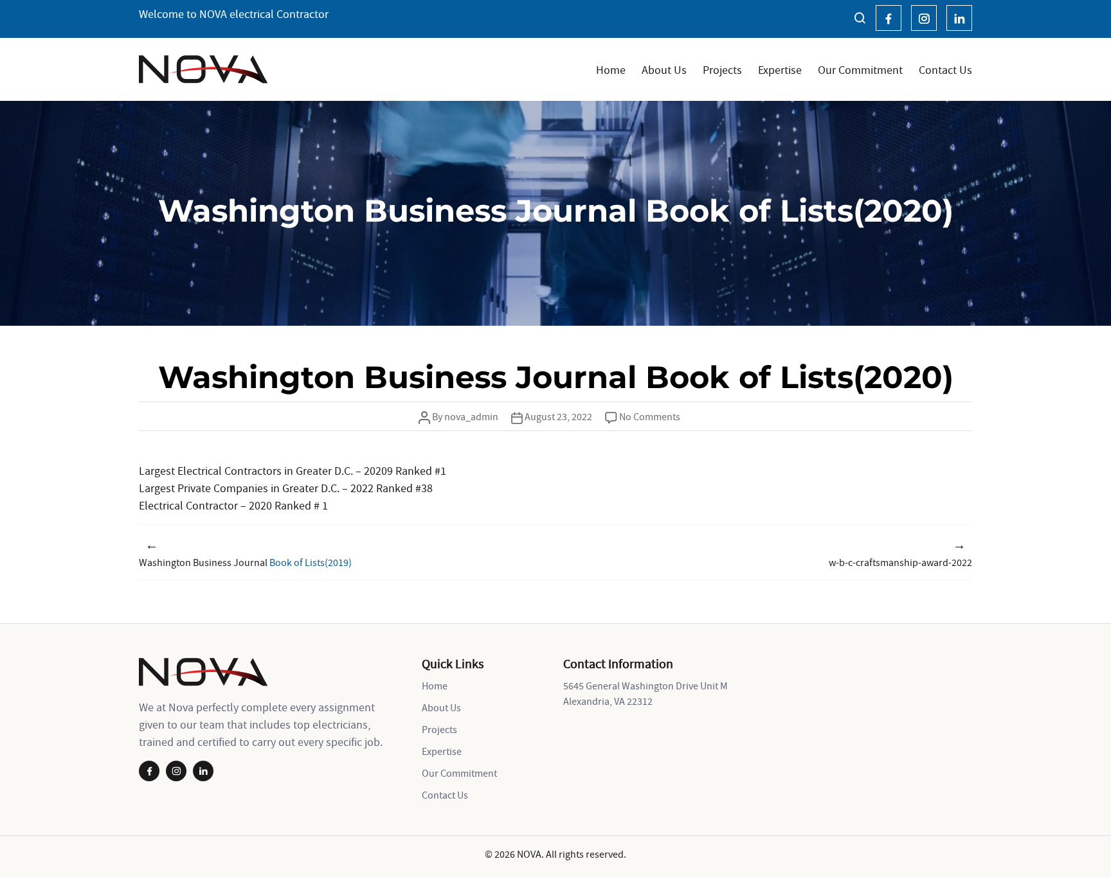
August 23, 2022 (558, 416)
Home (611, 69)
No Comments (649, 416)
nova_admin (471, 416)
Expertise (780, 69)
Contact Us (945, 69)
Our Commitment (860, 69)
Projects (722, 69)
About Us (664, 69)
